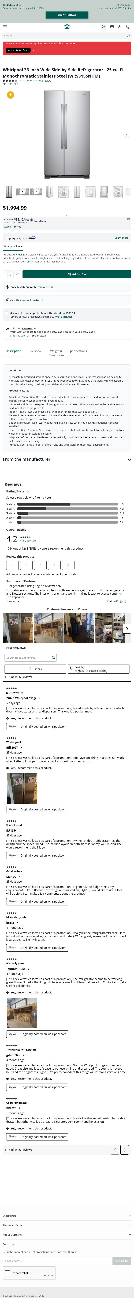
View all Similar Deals (18, 50)
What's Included (63, 316)
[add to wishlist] (17, 274)
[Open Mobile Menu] (5, 27)
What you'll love (13, 246)
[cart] (127, 26)
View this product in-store (25, 300)
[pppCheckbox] (6, 313)
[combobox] (67, 35)
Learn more (121, 237)
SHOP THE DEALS (67, 14)
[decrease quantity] (10, 276)
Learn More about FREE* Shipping (114, 8)
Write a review (42, 80)
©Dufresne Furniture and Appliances (21, 1295)
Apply (7, 226)
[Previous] (7, 134)
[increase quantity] (10, 272)
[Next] (126, 134)
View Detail (46, 287)
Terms (17, 226)
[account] (119, 26)
